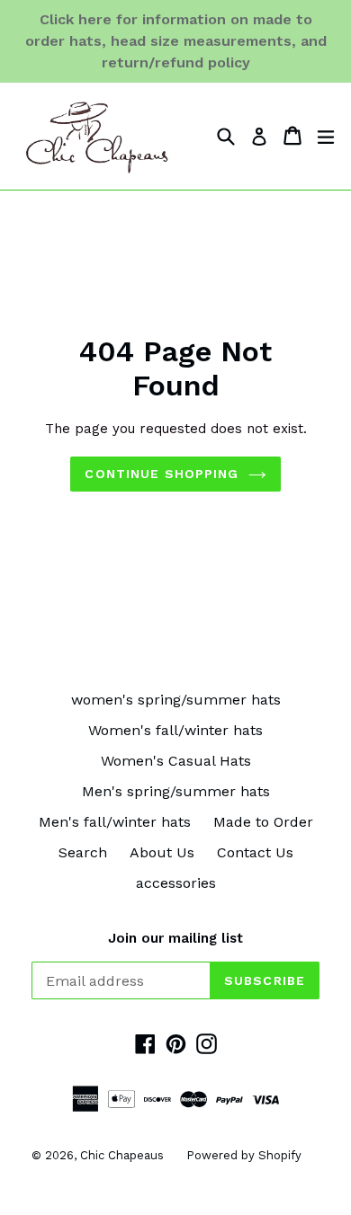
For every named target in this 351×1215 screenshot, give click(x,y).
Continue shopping (161, 473)
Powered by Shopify (244, 1155)
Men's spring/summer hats (176, 791)
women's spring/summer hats (176, 699)
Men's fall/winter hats (115, 821)
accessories (176, 882)
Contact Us (255, 852)
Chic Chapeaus (122, 1155)
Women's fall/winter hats (175, 730)
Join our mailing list (175, 938)
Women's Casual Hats (176, 760)
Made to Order (263, 821)
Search (82, 852)
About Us (162, 852)
